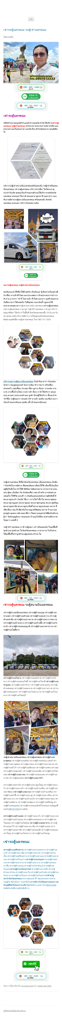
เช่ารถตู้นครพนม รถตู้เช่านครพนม (24, 30)
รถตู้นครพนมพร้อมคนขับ (31, 5)
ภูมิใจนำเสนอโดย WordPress (14, 1011)
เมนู (31, 19)
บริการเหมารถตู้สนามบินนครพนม (18, 381)
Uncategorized (27, 986)
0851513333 (14, 809)
